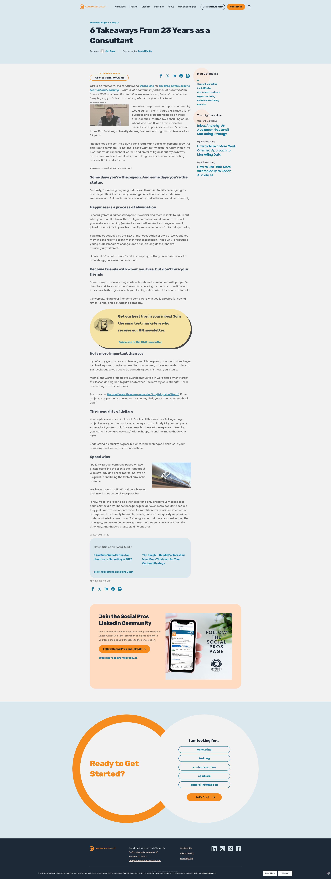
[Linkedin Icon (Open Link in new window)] (214, 848)
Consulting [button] (120, 6)
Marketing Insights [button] (187, 6)
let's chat (202, 797)
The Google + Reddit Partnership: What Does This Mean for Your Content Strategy (163, 559)
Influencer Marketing (208, 100)
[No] (327, 873)
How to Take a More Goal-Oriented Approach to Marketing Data (217, 150)
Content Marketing (207, 84)
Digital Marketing (206, 96)
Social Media (145, 51)
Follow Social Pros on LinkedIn (126, 648)
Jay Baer (110, 51)
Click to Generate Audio (109, 77)
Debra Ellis (147, 86)
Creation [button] (146, 6)
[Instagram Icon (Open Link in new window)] (222, 848)
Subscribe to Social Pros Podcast (118, 658)
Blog (114, 22)
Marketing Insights (99, 22)
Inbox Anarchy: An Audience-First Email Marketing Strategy (213, 130)
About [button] (171, 6)
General (201, 104)
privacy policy (207, 873)
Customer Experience (208, 92)
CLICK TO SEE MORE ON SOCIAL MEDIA (113, 572)
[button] (249, 7)
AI (198, 79)
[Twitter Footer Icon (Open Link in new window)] (230, 848)
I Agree (285, 873)
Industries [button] (159, 6)
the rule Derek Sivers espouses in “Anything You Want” (143, 394)
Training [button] (133, 6)
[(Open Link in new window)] (238, 848)
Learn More (271, 872)
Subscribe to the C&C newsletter (140, 342)
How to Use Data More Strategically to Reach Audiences (214, 171)
